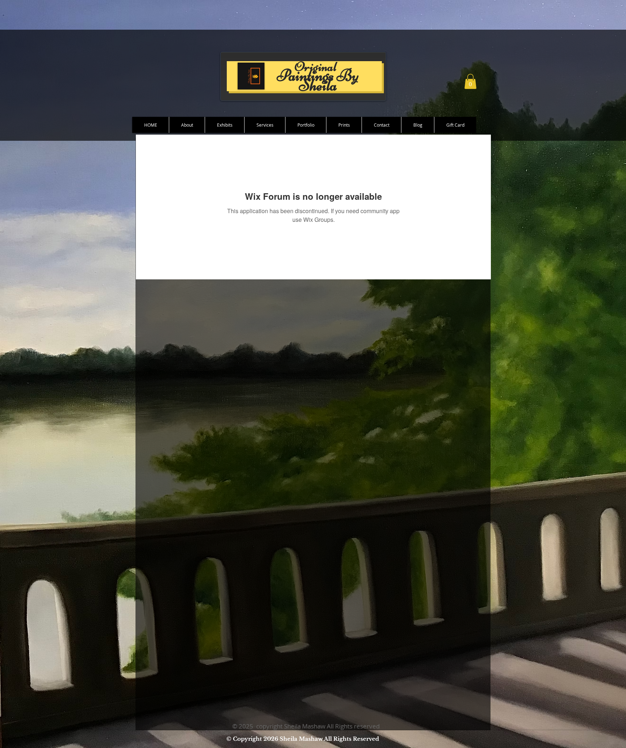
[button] (470, 81)
